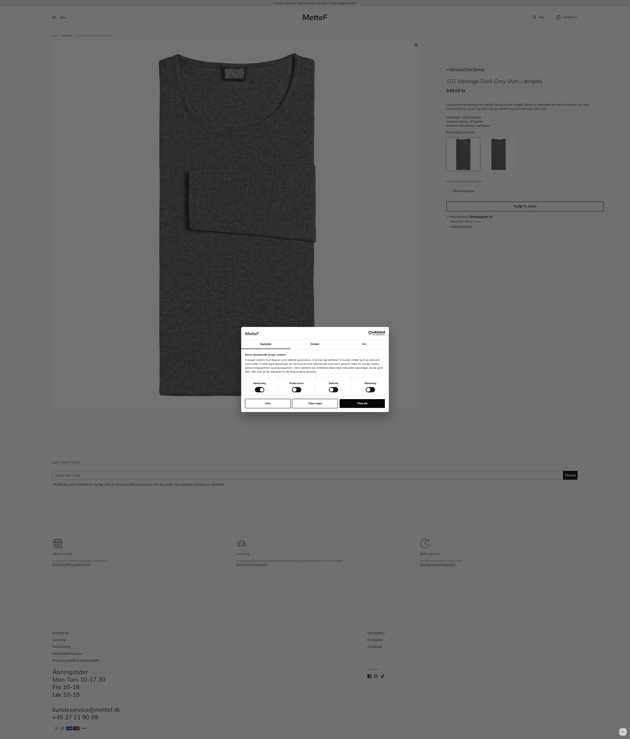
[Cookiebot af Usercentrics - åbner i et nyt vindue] (371, 333)
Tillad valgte (315, 403)
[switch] (293, 388)
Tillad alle (362, 403)
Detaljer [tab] (315, 344)
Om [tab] (364, 344)
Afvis (268, 403)
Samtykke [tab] (266, 344)
